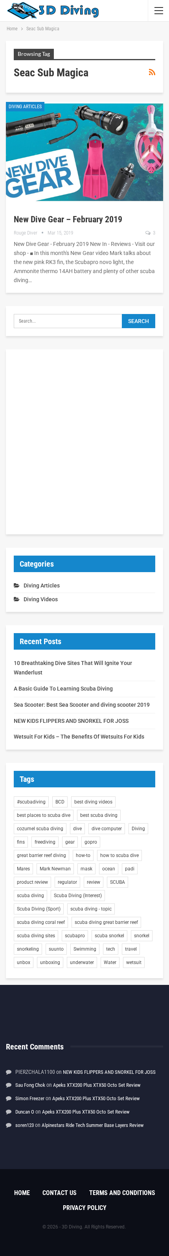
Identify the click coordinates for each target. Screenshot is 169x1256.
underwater (82, 962)
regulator (67, 882)
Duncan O (24, 1112)
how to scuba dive (119, 855)
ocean (108, 869)
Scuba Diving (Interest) (78, 895)
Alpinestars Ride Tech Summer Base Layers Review (92, 1125)
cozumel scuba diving (40, 828)
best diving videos (93, 802)
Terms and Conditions (122, 1193)
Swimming (84, 949)
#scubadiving (31, 802)
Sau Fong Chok (30, 1085)
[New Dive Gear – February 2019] (84, 152)
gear (70, 842)
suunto (56, 949)
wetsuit (133, 962)
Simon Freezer (29, 1098)
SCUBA (117, 882)
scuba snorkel (109, 935)
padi (129, 869)
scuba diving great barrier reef (106, 922)
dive (77, 828)
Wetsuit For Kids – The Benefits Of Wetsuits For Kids (79, 736)
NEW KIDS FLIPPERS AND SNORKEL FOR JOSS (71, 721)
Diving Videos (41, 599)
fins (21, 842)
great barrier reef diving (41, 855)
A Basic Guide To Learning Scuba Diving (63, 688)
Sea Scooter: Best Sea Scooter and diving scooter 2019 (82, 705)
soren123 (24, 1125)
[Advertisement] (84, 441)
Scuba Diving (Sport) (39, 909)
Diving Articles (25, 106)
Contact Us (59, 1193)
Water (110, 962)
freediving (45, 842)
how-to (83, 855)
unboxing (50, 962)
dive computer (107, 828)
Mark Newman (55, 869)
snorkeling (28, 949)
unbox (23, 962)
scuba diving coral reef (41, 922)
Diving (138, 828)
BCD (59, 802)
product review (32, 882)
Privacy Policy (85, 1208)
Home (22, 1193)
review (93, 882)
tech (110, 949)
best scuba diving (99, 815)
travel (131, 949)
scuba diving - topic (91, 909)
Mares (23, 869)
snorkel (141, 935)
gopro (90, 842)
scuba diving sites (36, 935)
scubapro (75, 935)
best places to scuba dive (43, 815)
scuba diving (30, 895)
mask (86, 869)
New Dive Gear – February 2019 (68, 219)
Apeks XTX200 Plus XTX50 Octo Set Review (96, 1085)
